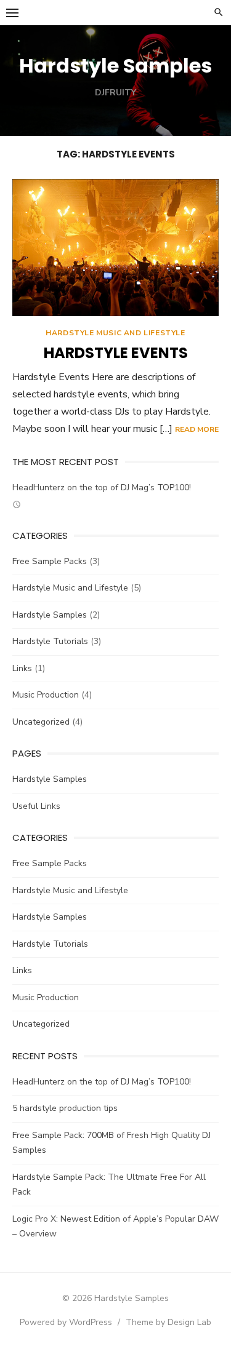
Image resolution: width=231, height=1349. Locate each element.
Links (22, 668)
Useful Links (36, 806)
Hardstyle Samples (115, 65)
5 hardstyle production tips (65, 1108)
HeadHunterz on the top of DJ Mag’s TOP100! (101, 487)
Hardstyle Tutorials (50, 641)
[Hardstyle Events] (115, 247)
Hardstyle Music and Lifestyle (115, 333)
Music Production (45, 695)
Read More (197, 429)
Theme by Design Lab (168, 1322)
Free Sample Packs (49, 561)
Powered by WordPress (66, 1322)
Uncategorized (41, 722)
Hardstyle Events (116, 353)
